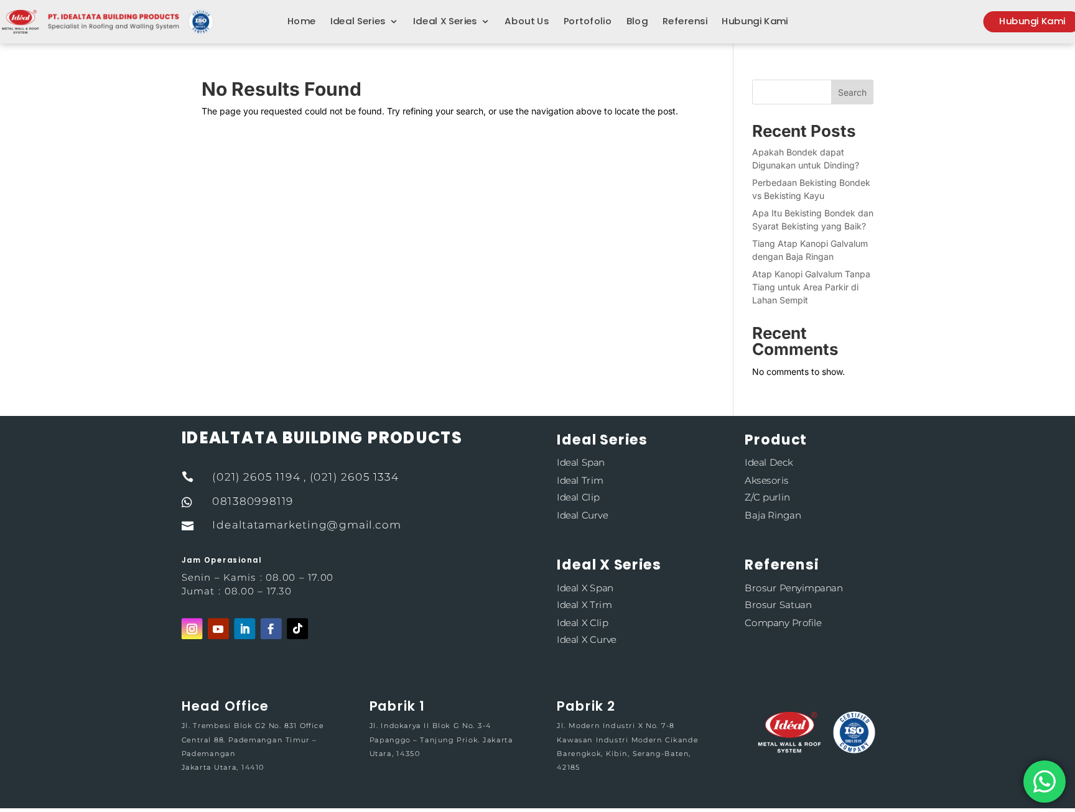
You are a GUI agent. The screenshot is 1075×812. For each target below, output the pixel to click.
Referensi (685, 22)
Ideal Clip (578, 498)
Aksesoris (766, 480)
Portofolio (588, 22)
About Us (527, 22)
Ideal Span (580, 462)
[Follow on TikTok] (297, 628)
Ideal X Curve (586, 640)
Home (301, 22)
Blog (637, 22)
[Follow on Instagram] (192, 628)
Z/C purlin (767, 498)
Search (852, 92)
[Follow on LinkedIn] (244, 628)
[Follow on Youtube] (218, 628)
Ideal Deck (769, 462)
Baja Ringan (773, 515)
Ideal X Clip (582, 622)
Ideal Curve (582, 515)
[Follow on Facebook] (271, 628)
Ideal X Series (445, 22)
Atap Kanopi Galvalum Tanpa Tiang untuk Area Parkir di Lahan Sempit (811, 287)
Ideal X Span (585, 587)
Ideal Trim (580, 480)
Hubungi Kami (755, 22)
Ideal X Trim (584, 605)
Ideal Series (358, 22)
